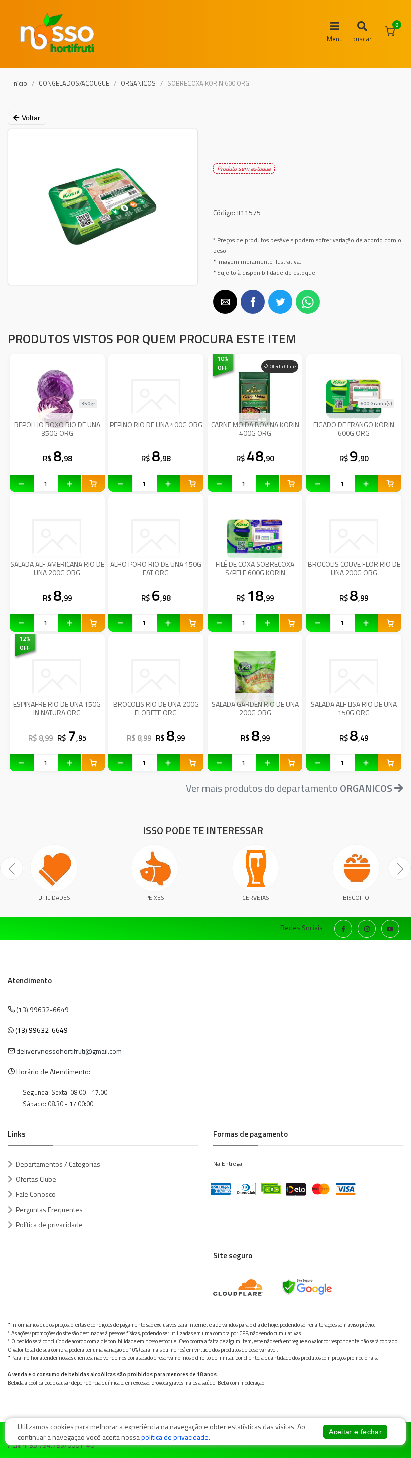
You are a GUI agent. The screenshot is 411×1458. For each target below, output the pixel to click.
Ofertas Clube (36, 1179)
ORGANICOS (138, 83)
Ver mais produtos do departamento (289, 788)
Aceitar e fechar (355, 1432)
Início (19, 83)
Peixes (154, 897)
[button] (225, 302)
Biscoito (356, 897)
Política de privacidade (49, 1224)
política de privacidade (175, 1437)
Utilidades (54, 897)
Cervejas (255, 897)
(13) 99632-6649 (41, 1030)
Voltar (29, 118)
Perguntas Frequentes (49, 1209)
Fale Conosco (36, 1194)
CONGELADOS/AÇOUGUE (74, 83)
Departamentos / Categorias (58, 1164)
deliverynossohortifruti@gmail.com (69, 1051)
